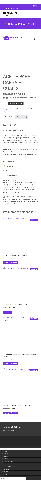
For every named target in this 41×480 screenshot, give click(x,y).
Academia (7, 456)
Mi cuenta (7, 469)
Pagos (6, 472)
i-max (22, 442)
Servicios (6, 459)
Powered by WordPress (9, 442)
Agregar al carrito (16, 103)
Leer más (7, 312)
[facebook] (34, 6)
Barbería (13, 109)
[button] (35, 39)
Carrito (6, 474)
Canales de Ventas (9, 461)
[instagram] (36, 6)
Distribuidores (12, 464)
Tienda (6, 453)
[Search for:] (13, 478)
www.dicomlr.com (8, 431)
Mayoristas (11, 466)
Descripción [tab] (9, 117)
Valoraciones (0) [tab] (21, 117)
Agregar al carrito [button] (10, 262)
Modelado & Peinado (23, 109)
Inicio (5, 451)
